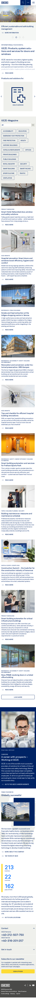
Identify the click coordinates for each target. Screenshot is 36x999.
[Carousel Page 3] (19, 37)
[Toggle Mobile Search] (23, 2)
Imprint (18, 993)
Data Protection (22, 991)
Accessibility (8, 131)
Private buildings (10, 154)
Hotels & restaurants (11, 150)
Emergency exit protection (13, 136)
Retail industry (9, 164)
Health (23, 140)
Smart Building (9, 168)
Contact (4, 928)
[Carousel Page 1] (13, 37)
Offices (28, 150)
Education (23, 131)
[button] (25, 985)
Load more (18, 697)
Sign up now (18, 971)
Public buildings (9, 159)
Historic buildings (10, 145)
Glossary (12, 993)
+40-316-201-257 (12, 940)
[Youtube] (33, 985)
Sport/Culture (8, 173)
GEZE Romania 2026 (6, 989)
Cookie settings (5, 993)
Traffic (22, 173)
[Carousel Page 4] (23, 37)
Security (23, 164)
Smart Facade (25, 168)
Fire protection (9, 140)
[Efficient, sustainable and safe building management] (18, 20)
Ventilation (7, 178)
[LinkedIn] (30, 985)
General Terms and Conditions (9, 991)
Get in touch (6, 949)
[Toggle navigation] (33, 2)
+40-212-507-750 (12, 934)
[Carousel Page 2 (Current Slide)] (16, 37)
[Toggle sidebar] (28, 2)
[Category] (18, 126)
